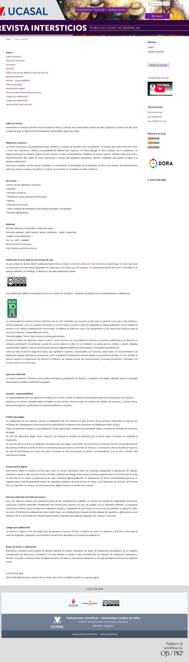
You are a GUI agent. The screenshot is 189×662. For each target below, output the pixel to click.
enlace (9, 561)
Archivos (88, 9)
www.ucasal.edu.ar (109, 634)
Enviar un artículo (158, 65)
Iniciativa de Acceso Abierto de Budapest (54, 293)
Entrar (167, 3)
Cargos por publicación (17, 96)
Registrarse (156, 3)
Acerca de (99, 9)
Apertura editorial (14, 76)
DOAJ (45, 332)
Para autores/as (155, 116)
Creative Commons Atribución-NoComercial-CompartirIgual (90, 263)
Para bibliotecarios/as (157, 121)
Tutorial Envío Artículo (158, 77)
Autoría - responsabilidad (18, 80)
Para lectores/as (155, 112)
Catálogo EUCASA (116, 9)
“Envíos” (26, 336)
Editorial (10, 68)
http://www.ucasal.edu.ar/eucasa (21, 248)
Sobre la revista (13, 56)
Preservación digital (15, 88)
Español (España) (156, 51)
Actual (79, 9)
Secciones (11, 64)
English (151, 47)
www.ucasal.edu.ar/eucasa (84, 634)
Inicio (8, 39)
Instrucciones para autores (19, 104)
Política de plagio (14, 84)
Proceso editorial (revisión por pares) (23, 92)
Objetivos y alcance (15, 60)
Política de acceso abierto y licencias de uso (27, 72)
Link (73, 599)
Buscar (158, 16)
